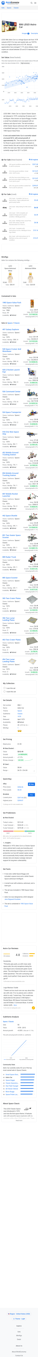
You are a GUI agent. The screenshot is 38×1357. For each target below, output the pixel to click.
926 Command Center (11, 391)
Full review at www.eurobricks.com (14, 981)
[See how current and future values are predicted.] (34, 771)
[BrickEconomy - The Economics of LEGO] (9, 3)
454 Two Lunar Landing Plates (8, 660)
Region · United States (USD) (20, 1314)
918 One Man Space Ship (10, 433)
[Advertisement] (20, 15)
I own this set (10, 688)
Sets (2, 8)
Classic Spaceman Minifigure (16, 1083)
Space (9, 8)
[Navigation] (33, 3)
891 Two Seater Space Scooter (11, 536)
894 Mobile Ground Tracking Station (10, 474)
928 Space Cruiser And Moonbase (11, 350)
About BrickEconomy (19, 1352)
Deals (19, 1339)
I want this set (11, 692)
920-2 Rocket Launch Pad (11, 371)
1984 (8, 310)
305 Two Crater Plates (11, 598)
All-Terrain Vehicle (12, 1089)
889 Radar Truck (9, 557)
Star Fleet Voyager (12, 1086)
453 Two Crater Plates (11, 639)
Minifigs (19, 1335)
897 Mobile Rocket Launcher (10, 495)
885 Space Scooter (10, 577)
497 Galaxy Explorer (10, 329)
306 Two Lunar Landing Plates (8, 619)
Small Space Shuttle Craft (14, 1074)
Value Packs (6, 308)
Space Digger (10, 1080)
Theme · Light (20, 1319)
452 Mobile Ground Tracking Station (10, 453)
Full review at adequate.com (12, 1008)
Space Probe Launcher (13, 1094)
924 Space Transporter (11, 412)
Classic (16, 8)
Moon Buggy (10, 1092)
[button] (31, 63)
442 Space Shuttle (9, 515)
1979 (8, 337)
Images (24, 33)
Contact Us (19, 1356)
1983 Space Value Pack (11, 302)
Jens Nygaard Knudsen (12, 899)
